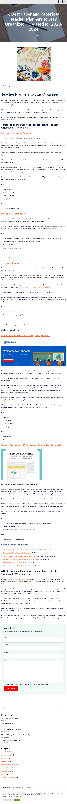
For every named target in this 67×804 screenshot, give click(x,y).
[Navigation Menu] (60, 1)
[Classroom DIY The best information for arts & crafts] (2, 1)
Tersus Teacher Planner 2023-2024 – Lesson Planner (18, 566)
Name (6, 637)
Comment (7, 660)
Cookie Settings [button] (8, 800)
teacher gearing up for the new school (19, 579)
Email (6, 645)
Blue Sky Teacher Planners (14, 213)
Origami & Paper (6, 771)
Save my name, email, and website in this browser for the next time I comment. (27, 684)
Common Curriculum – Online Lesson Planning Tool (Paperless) (31, 445)
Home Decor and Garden (8, 764)
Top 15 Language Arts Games (9, 718)
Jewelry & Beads (6, 768)
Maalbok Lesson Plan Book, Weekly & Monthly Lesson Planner (21, 549)
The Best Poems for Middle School (11, 740)
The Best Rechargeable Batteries (11, 729)
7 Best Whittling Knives (8, 723)
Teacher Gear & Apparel (8, 777)
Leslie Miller (30, 35)
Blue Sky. (31, 219)
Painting (3, 774)
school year (50, 228)
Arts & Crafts (5, 752)
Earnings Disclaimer (18, 787)
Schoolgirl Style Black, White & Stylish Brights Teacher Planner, (21, 559)
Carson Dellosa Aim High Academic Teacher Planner (18, 556)
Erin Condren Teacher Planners (16, 133)
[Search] (64, 2)
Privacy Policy (6, 787)
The (10, 263)
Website (6, 652)
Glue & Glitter (5, 761)
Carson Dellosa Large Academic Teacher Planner (17, 553)
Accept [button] (17, 800)
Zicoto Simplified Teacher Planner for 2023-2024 (17, 562)
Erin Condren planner (12, 138)
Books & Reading (6, 755)
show (11, 86)
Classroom (4, 758)
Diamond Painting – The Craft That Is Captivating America (18, 735)
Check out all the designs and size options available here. (35, 287)
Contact (29, 787)
